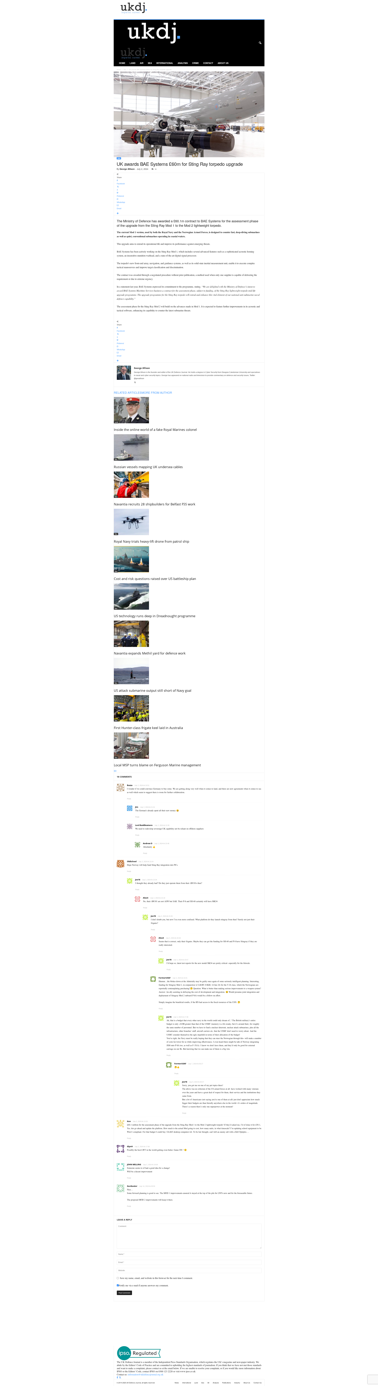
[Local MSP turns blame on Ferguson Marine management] (189, 745)
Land (132, 63)
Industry (237, 1382)
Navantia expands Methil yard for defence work (150, 653)
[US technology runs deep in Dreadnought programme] (189, 596)
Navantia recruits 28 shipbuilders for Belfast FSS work (154, 504)
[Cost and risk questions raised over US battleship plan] (189, 559)
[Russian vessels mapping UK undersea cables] (189, 447)
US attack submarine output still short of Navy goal (152, 690)
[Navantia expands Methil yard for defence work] (189, 634)
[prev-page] (114, 771)
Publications (226, 1382)
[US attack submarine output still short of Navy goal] (189, 671)
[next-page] (116, 771)
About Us (223, 63)
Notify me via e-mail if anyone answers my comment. (143, 1285)
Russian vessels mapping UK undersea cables (148, 467)
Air (141, 63)
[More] (189, 213)
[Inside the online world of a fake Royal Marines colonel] (189, 410)
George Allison (127, 168)
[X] (135, 382)
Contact (208, 63)
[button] (260, 43)
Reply (129, 799)
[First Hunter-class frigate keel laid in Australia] (189, 708)
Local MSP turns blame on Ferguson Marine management (157, 765)
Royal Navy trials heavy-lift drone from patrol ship (151, 541)
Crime (195, 63)
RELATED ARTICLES (128, 392)
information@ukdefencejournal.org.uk (145, 1374)
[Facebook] (118, 1377)
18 (155, 169)
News (177, 1382)
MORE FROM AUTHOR (157, 392)
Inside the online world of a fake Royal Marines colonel (155, 429)
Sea (150, 63)
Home (122, 63)
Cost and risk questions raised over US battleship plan (155, 578)
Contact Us (258, 1382)
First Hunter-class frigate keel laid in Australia (148, 727)
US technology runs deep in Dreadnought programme (154, 616)
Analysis (183, 63)
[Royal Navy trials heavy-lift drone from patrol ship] (189, 522)
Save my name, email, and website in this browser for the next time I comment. (156, 1278)
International (164, 63)
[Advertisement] (189, 1323)
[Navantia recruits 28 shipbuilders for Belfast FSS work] (189, 485)
